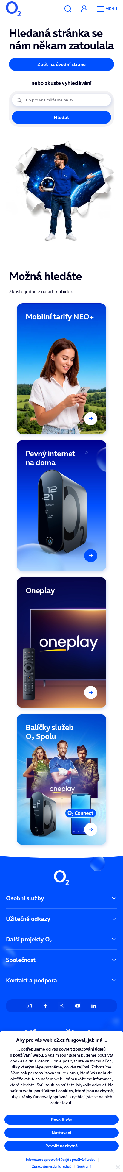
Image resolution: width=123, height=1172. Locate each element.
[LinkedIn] (93, 1006)
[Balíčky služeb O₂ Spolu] (61, 779)
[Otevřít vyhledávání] (68, 8)
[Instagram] (29, 1006)
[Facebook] (45, 1006)
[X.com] (61, 1006)
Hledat (61, 117)
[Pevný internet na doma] (61, 505)
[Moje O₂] (84, 8)
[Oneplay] (61, 642)
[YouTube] (77, 1006)
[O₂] (13, 8)
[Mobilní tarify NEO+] (61, 368)
